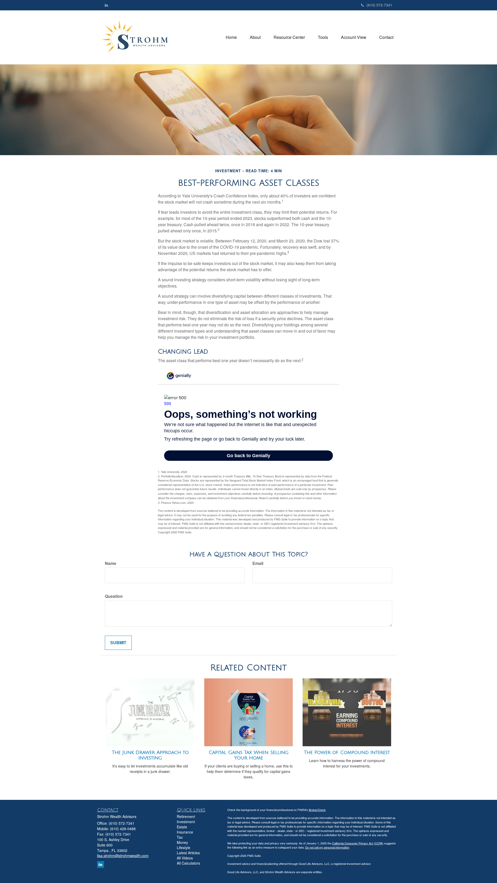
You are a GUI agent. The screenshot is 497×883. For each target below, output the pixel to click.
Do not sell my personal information (327, 847)
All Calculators (188, 863)
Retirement (186, 816)
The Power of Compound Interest (347, 752)
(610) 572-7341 (379, 5)
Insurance (185, 832)
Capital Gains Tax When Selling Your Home (249, 755)
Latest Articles (188, 852)
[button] (255, 37)
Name (110, 563)
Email (257, 563)
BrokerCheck (317, 810)
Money (182, 842)
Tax (180, 837)
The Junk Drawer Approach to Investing (150, 755)
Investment (186, 821)
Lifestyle (183, 847)
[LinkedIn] (106, 5)
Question (114, 596)
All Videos (185, 857)
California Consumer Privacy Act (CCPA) (357, 843)
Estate (182, 826)
